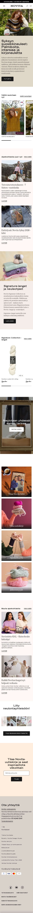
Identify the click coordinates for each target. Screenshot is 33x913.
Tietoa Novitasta (7, 835)
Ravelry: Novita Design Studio (11, 838)
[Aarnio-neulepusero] (12, 118)
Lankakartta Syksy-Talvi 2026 (11, 860)
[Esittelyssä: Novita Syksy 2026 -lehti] (16, 225)
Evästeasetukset (22, 893)
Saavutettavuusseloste (9, 900)
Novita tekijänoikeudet (9, 897)
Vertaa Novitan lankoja (9, 863)
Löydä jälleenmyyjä (7, 850)
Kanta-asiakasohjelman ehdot (11, 904)
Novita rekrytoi (6, 841)
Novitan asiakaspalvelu (8, 809)
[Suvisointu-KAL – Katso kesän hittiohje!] (16, 632)
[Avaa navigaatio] (4, 5)
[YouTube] (16, 887)
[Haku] (27, 5)
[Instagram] (22, 887)
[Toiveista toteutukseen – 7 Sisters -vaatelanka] (16, 181)
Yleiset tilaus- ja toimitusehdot (11, 844)
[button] (3, 721)
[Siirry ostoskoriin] (30, 5)
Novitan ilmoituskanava (9, 857)
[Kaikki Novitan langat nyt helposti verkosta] (16, 674)
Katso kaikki (28, 157)
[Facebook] (10, 887)
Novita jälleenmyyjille (8, 854)
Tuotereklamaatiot (7, 821)
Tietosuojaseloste (7, 893)
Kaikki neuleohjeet (26, 96)
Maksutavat (5, 847)
